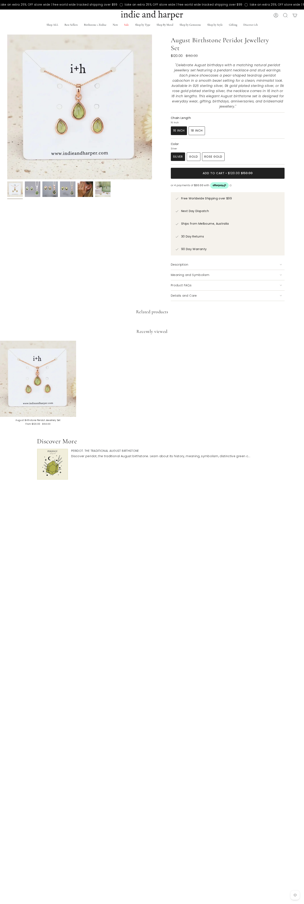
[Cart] (295, 15)
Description (179, 265)
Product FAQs (181, 285)
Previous (7, 107)
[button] (71, 25)
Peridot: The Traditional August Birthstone (105, 451)
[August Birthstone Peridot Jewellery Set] (38, 379)
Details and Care (184, 296)
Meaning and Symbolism (190, 275)
